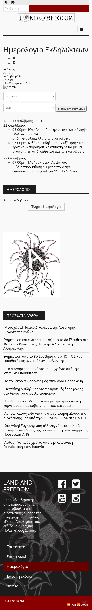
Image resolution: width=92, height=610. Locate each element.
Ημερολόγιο (17, 566)
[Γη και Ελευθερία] (46, 17)
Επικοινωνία (18, 556)
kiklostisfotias (49, 151)
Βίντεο (12, 586)
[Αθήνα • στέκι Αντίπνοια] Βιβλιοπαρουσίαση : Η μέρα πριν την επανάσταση (41, 166)
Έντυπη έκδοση (20, 576)
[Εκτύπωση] (13, 58)
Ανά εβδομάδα (12, 76)
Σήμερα (8, 80)
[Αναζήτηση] (9, 88)
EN (13, 2)
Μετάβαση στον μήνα (16, 83)
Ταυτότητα (16, 546)
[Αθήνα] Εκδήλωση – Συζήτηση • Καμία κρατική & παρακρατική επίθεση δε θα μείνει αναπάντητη (50, 147)
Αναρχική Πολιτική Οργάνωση (19, 528)
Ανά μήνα (9, 73)
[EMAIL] (13, 63)
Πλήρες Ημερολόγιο (46, 206)
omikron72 (48, 171)
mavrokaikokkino (32, 138)
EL (6, 2)
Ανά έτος (9, 69)
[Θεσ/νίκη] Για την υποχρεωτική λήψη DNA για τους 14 (50, 131)
